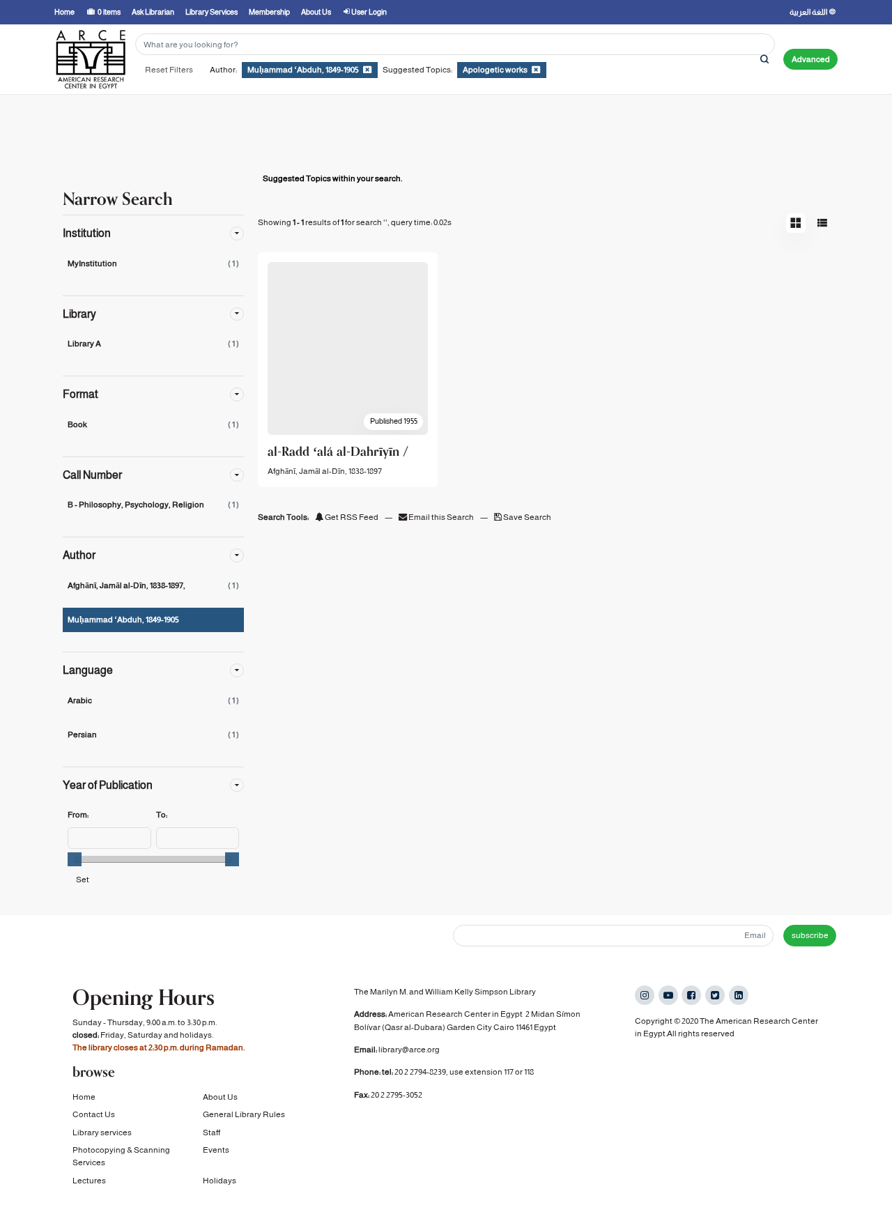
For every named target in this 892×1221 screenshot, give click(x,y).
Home (83, 1097)
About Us (220, 1097)
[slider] (75, 859)
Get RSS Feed (350, 517)
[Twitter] (715, 995)
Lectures (89, 1180)
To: (161, 815)
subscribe (810, 935)
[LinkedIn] (738, 995)
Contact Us (93, 1114)
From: (78, 815)
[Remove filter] (367, 70)
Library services (102, 1132)
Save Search (526, 517)
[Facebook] (691, 995)
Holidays (219, 1180)
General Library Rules (244, 1114)
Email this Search (441, 517)
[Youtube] (668, 995)
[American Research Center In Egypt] (90, 59)
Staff (211, 1132)
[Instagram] (644, 995)
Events (216, 1150)
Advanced (811, 59)
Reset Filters (169, 70)
